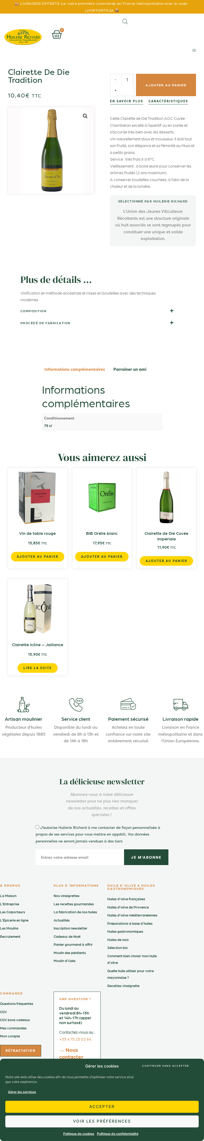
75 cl (48, 425)
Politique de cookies (78, 1134)
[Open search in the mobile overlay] (125, 21)
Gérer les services (22, 1092)
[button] (194, 50)
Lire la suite (37, 668)
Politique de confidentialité (117, 1134)
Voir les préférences (102, 1121)
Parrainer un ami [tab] (129, 369)
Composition (33, 311)
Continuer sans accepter (165, 1065)
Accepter (102, 1106)
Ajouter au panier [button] (37, 556)
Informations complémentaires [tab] (74, 369)
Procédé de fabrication (45, 323)
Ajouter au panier (166, 85)
